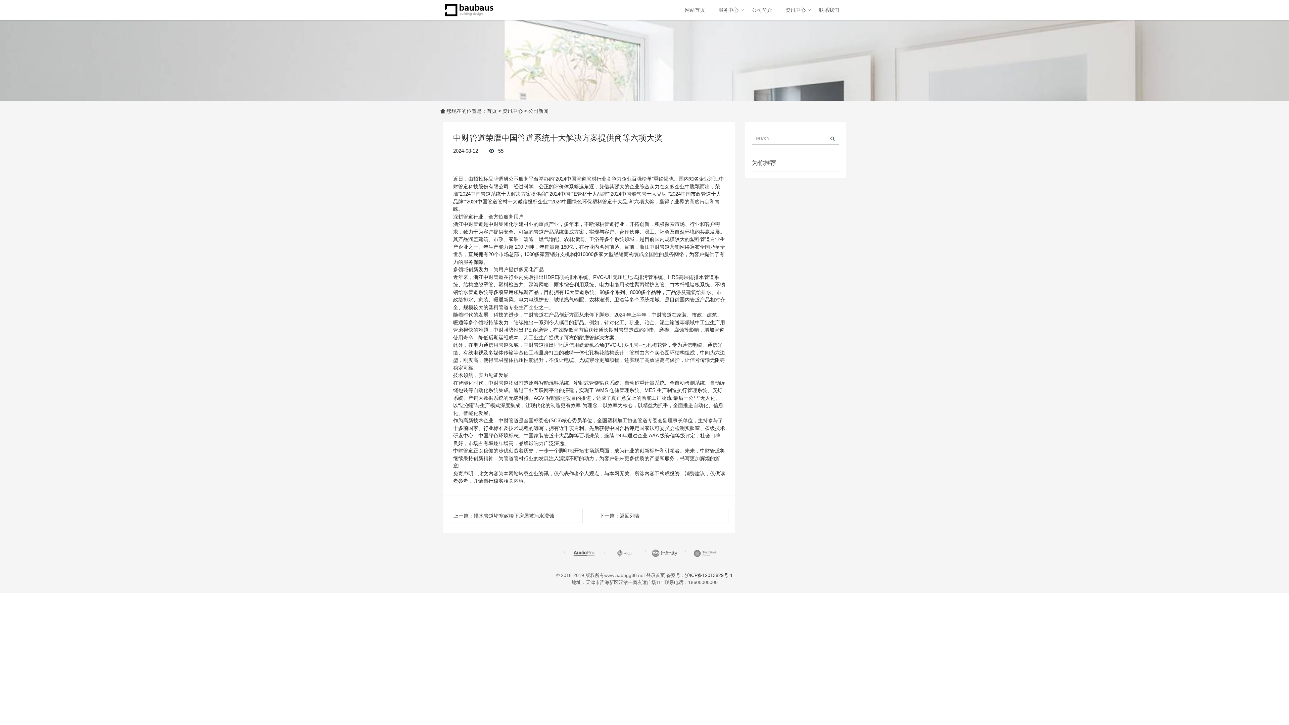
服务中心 (728, 10)
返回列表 (630, 516)
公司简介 (762, 10)
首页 (492, 111)
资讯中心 (795, 10)
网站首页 (695, 10)
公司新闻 (538, 111)
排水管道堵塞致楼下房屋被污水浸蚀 (514, 516)
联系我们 (829, 10)
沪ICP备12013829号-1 (709, 575)
